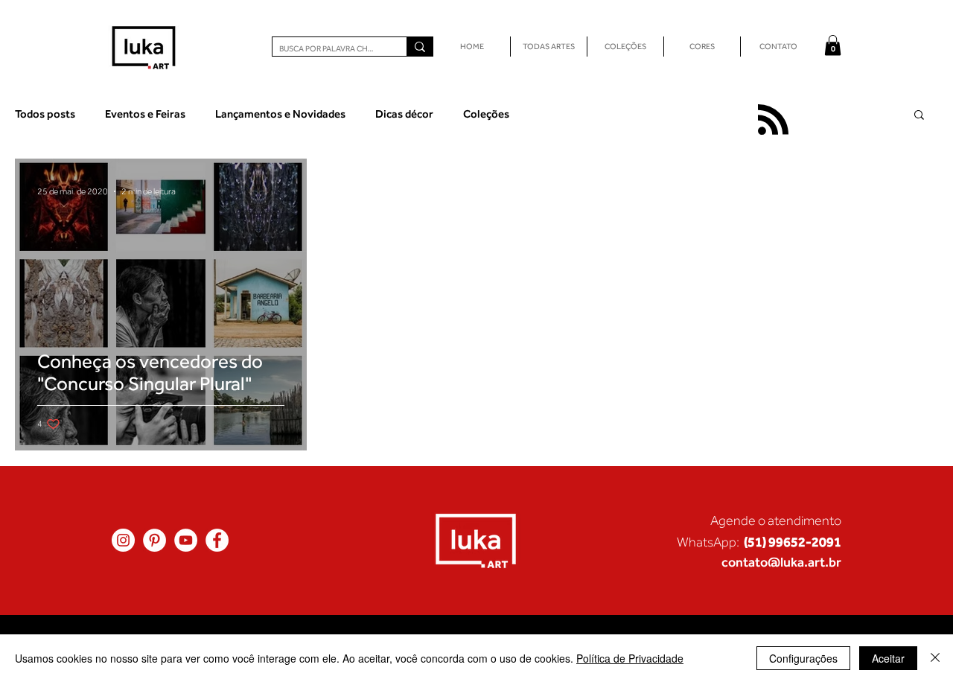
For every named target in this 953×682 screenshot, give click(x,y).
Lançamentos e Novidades (280, 113)
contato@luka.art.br (781, 562)
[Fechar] (935, 658)
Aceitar (888, 658)
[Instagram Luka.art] (123, 540)
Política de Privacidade (629, 658)
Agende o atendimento (775, 520)
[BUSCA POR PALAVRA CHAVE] (420, 46)
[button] (832, 45)
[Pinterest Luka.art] (154, 540)
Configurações (803, 658)
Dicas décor (404, 113)
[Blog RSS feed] (773, 120)
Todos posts (45, 113)
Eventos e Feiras (145, 113)
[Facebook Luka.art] (217, 540)
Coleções (486, 113)
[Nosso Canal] (185, 540)
